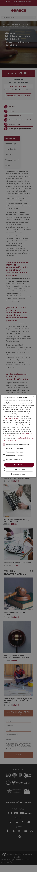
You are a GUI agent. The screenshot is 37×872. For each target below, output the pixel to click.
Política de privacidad (10, 440)
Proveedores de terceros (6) (11, 418)
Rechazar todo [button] (19, 469)
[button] (18, 474)
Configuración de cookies (26, 438)
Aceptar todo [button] (19, 464)
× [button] (33, 396)
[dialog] (18, 436)
